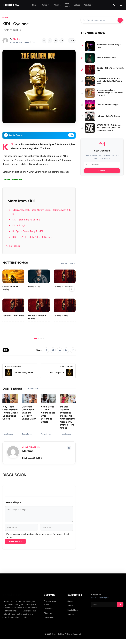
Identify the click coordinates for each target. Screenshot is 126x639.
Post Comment (15, 541)
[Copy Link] (61, 40)
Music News (72, 610)
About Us (48, 613)
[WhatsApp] (56, 40)
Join (71, 135)
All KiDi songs (13, 246)
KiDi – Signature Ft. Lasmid (26, 219)
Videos (70, 605)
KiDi (11, 144)
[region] (39, 304)
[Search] (114, 5)
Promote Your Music (50, 602)
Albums (70, 614)
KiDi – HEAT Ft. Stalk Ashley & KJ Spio (32, 237)
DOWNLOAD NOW (12, 179)
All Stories (30, 389)
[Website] (69, 448)
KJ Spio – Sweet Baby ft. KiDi (27, 231)
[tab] (35, 338)
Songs (5, 17)
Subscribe (102, 171)
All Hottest (67, 264)
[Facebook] (44, 40)
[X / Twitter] (53, 350)
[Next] (71, 288)
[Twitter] (50, 40)
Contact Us (49, 617)
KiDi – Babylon (19, 225)
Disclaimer (48, 608)
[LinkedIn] (59, 350)
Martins (16, 39)
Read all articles (31, 458)
